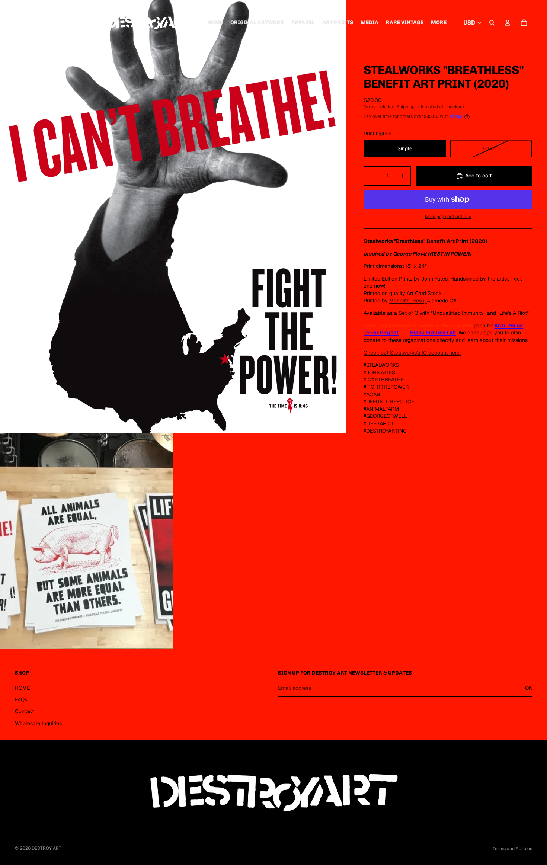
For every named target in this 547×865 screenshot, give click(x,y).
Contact (24, 711)
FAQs (21, 699)
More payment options (448, 216)
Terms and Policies (512, 849)
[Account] (507, 23)
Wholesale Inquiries (38, 723)
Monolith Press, (407, 300)
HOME (22, 688)
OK (528, 688)
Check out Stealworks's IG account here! (412, 352)
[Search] (492, 23)
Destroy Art (46, 848)
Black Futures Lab (433, 332)
